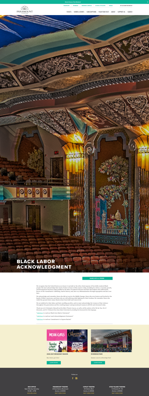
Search (130, 12)
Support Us (121, 12)
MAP (56, 393)
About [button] (113, 12)
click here (40, 313)
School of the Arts (100, 5)
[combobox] (97, 278)
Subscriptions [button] (91, 12)
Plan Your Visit (104, 12)
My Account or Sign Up (126, 5)
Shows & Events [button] (79, 12)
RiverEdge (75, 5)
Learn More (54, 362)
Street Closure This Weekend (73, 2)
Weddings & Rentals (87, 5)
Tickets (69, 12)
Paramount (66, 5)
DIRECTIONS (62, 393)
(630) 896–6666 (32, 393)
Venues (111, 5)
